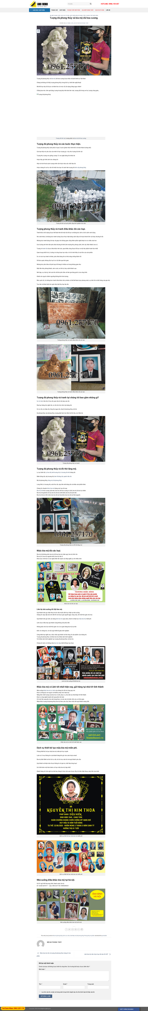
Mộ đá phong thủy (83, 23)
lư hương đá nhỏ (65, 472)
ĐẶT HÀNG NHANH (126, 1009)
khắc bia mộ (50, 488)
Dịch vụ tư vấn (99, 10)
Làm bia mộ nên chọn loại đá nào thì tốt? (96, 954)
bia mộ (53, 78)
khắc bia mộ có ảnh (49, 690)
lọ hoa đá (48, 472)
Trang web (90, 984)
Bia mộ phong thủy (87, 10)
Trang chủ (54, 10)
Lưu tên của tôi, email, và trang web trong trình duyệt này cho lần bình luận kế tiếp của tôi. (68, 992)
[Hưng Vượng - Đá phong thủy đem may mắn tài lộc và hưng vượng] (46, 4)
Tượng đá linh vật (60, 138)
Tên (40, 984)
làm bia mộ (59, 619)
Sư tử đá (39, 401)
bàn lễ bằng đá (58, 476)
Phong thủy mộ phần (73, 10)
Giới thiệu (62, 10)
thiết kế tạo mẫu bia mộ (70, 836)
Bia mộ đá (40, 490)
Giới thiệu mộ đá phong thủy (78, 15)
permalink (104, 935)
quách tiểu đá (67, 476)
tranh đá (45, 248)
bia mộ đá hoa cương (80, 138)
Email (65, 984)
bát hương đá (56, 472)
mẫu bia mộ (82, 619)
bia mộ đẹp (57, 643)
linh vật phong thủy (80, 167)
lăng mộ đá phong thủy (55, 480)
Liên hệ (108, 10)
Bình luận (42, 969)
